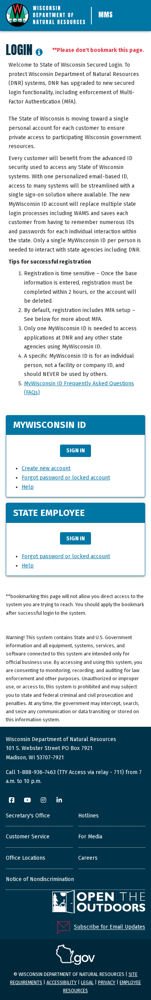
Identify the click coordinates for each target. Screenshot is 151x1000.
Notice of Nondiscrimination (40, 879)
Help (28, 487)
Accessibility (61, 982)
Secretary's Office (28, 815)
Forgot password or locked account (66, 477)
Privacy (106, 982)
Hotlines (88, 815)
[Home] (45, 14)
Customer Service (28, 836)
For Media (90, 836)
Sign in (75, 450)
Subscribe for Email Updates (109, 927)
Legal (87, 982)
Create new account (46, 468)
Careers (88, 858)
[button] (39, 53)
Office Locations (25, 858)
